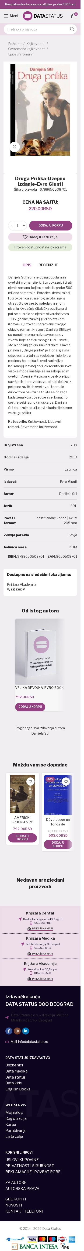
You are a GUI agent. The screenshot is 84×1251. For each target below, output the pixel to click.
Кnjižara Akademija (40, 963)
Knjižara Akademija (21, 584)
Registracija (16, 1118)
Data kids (13, 1083)
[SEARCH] (72, 29)
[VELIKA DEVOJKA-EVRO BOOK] (40, 652)
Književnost (35, 44)
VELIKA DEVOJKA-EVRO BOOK (39, 688)
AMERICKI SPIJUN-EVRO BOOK (22, 822)
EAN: (52, 556)
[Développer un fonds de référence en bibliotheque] (58, 795)
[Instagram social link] (17, 1031)
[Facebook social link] (8, 1031)
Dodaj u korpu (50, 225)
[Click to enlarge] (14, 147)
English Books (17, 1089)
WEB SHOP (16, 589)
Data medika (16, 1071)
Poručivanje (16, 1130)
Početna (14, 44)
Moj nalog (14, 1112)
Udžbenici (14, 1065)
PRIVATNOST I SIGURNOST (29, 1166)
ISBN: (12, 556)
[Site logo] (43, 15)
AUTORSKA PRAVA (22, 1188)
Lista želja (14, 1136)
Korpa (10, 1124)
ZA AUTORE (15, 1182)
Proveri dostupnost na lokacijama (40, 247)
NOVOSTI (13, 1205)
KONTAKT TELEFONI (24, 1211)
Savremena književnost (26, 49)
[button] (30, 707)
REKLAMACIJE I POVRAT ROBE (32, 1172)
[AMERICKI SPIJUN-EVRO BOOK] (22, 794)
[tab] (27, 265)
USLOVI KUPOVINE (22, 1160)
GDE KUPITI (15, 1199)
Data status (15, 1077)
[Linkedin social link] (25, 1031)
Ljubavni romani (20, 54)
